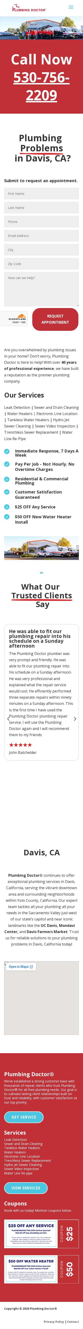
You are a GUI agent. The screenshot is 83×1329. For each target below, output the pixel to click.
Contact (73, 1322)
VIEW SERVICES (26, 1188)
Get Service (24, 1117)
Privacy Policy (54, 1322)
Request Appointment (55, 319)
